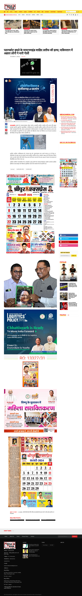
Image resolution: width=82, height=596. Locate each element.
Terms (18, 536)
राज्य (11, 12)
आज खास (47, 12)
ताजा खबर (51, 545)
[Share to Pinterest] (6, 130)
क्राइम (25, 12)
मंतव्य (41, 14)
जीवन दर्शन (28, 14)
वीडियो (38, 14)
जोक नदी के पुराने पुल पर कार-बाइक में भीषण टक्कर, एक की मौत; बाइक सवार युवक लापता (68, 128)
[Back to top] (79, 593)
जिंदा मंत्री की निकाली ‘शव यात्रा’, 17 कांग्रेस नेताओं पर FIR (34, 555)
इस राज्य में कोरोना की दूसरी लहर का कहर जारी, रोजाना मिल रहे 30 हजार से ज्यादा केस (73, 304)
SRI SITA (23, 57)
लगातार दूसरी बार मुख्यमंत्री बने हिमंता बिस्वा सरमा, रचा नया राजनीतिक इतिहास (34, 551)
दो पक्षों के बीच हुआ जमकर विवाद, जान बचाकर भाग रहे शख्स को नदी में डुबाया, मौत (73, 285)
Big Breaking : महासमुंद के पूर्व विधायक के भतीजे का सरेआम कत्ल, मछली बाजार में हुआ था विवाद (73, 296)
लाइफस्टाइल (59, 12)
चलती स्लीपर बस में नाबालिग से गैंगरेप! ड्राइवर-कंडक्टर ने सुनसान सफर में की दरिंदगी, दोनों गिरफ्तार (30, 32)
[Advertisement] (67, 211)
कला (19, 14)
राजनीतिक (30, 12)
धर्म (34, 12)
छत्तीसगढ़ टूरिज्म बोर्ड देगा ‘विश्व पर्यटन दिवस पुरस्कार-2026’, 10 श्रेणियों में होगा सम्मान (68, 124)
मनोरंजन (20, 12)
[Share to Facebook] (6, 124)
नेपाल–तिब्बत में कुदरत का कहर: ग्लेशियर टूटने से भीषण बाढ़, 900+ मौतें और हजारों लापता (12, 32)
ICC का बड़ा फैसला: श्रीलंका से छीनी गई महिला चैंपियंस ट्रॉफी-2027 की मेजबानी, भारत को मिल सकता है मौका (49, 32)
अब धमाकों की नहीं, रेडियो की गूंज (66, 121)
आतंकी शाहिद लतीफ (20, 169)
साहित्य (23, 14)
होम (7, 12)
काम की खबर (53, 12)
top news (12, 169)
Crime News (45, 545)
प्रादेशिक (33, 14)
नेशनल (16, 12)
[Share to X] (6, 127)
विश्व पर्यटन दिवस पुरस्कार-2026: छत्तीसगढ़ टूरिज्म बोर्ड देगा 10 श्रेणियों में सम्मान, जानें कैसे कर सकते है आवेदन (69, 32)
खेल (42, 12)
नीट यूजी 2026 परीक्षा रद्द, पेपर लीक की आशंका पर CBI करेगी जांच (34, 546)
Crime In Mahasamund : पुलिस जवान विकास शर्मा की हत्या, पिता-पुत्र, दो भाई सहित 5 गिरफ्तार (68, 278)
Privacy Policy (25, 536)
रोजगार (38, 12)
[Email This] (6, 133)
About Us (12, 536)
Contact (32, 536)
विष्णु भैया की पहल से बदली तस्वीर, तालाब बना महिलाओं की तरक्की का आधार (68, 132)
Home (6, 536)
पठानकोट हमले (28, 169)
